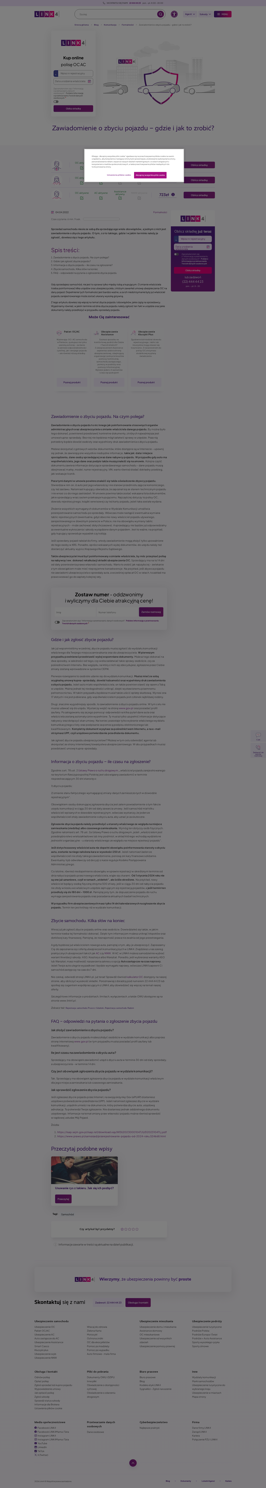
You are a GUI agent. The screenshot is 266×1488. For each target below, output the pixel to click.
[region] (134, 165)
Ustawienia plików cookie (119, 175)
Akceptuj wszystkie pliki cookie (150, 175)
